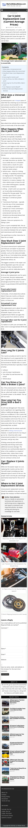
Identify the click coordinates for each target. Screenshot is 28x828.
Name (3, 648)
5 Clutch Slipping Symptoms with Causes (14, 614)
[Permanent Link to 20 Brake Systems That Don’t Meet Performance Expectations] (5, 703)
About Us (4, 792)
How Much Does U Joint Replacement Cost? (13, 74)
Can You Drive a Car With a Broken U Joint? (13, 80)
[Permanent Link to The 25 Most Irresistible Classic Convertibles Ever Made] (5, 711)
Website (3, 659)
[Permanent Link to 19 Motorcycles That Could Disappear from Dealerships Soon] (5, 762)
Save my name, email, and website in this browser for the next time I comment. (12, 669)
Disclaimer (5, 799)
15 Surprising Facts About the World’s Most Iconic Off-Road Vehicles (17, 778)
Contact (4, 794)
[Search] (26, 10)
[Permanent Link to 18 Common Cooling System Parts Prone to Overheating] (5, 728)
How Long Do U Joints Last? (11, 77)
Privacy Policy (6, 796)
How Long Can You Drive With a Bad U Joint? (14, 84)
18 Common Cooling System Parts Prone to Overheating (17, 726)
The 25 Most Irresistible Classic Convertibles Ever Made (17, 709)
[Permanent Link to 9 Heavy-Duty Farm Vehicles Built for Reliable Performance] (5, 720)
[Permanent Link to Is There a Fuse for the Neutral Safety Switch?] (14, 577)
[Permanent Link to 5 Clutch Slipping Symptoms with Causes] (14, 602)
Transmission (14, 13)
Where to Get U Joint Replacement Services (13, 90)
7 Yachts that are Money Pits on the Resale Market (18, 768)
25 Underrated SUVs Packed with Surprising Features (17, 743)
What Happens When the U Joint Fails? (14, 71)
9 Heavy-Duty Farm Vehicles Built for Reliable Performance (17, 717)
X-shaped (17, 100)
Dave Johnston (10, 27)
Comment (4, 628)
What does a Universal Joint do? (12, 69)
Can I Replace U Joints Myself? (11, 87)
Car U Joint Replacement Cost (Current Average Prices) (14, 20)
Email (3, 654)
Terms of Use (6, 801)
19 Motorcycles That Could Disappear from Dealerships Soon (17, 761)
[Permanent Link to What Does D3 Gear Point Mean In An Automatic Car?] (14, 527)
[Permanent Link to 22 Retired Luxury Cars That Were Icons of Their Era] (5, 737)
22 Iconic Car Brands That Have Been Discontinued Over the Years (17, 752)
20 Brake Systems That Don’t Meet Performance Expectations (17, 701)
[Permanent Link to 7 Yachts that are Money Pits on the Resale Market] (5, 771)
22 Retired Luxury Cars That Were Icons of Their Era (17, 734)
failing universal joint (15, 430)
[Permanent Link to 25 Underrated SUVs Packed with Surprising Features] (5, 745)
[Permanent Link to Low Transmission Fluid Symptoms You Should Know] (14, 552)
